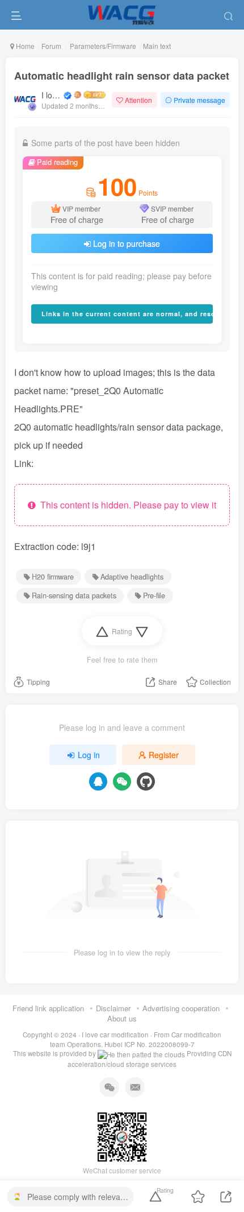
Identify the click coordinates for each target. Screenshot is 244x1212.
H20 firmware (53, 577)
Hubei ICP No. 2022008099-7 (149, 1044)
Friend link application (48, 1008)
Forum (51, 46)
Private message (199, 100)
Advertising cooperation (181, 1008)
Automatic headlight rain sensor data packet (121, 75)
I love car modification (51, 95)
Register (164, 754)
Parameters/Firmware (102, 46)
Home (24, 46)
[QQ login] (98, 781)
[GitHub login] (146, 781)
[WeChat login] (122, 781)
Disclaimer (113, 1008)
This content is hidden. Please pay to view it (126, 504)
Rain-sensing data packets (74, 595)
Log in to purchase (126, 243)
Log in (89, 754)
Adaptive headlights (131, 577)
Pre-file (154, 595)
